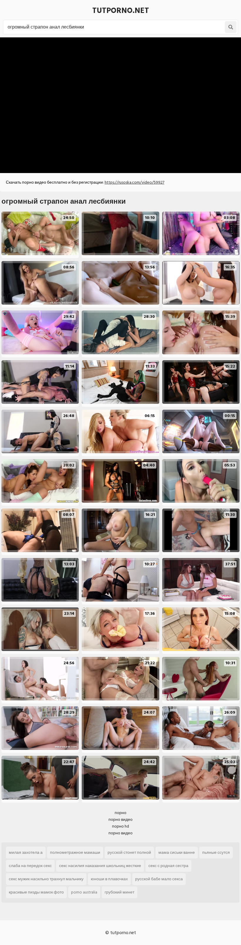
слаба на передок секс (30, 865)
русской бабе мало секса (159, 879)
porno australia (84, 892)
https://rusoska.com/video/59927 (134, 182)
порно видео (120, 819)
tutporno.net (120, 10)
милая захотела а (26, 852)
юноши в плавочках (109, 879)
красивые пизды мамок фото (36, 892)
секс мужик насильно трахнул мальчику (46, 879)
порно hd (120, 826)
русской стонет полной (129, 852)
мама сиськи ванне (176, 852)
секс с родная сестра (168, 865)
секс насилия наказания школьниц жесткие (100, 865)
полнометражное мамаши (75, 852)
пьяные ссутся (216, 852)
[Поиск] (231, 27)
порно (120, 812)
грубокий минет (119, 892)
